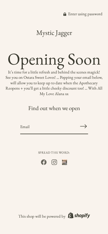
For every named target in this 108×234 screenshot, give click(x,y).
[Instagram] (54, 161)
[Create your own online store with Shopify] (78, 216)
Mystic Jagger (54, 32)
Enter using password (84, 13)
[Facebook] (44, 161)
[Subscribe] (84, 126)
